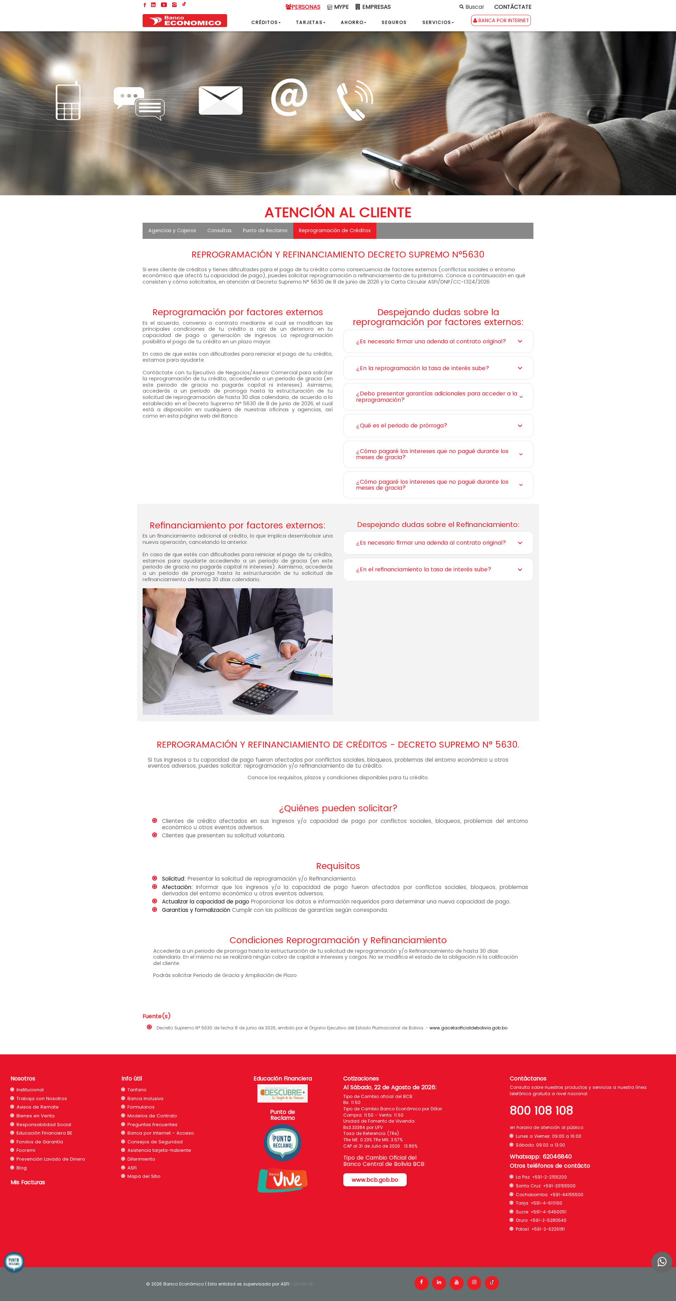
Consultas (219, 230)
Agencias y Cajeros (172, 230)
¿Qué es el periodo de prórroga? (401, 425)
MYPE (340, 7)
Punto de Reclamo (265, 230)
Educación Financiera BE (44, 1133)
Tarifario (136, 1089)
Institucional (30, 1089)
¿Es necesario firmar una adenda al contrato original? (431, 341)
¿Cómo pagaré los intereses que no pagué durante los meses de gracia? (432, 454)
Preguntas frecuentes (152, 1124)
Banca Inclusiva (145, 1098)
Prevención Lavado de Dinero (51, 1159)
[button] (312, 22)
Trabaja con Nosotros (42, 1098)
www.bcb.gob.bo (375, 1180)
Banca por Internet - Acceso (160, 1133)
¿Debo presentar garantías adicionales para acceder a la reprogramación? (436, 397)
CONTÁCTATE (513, 7)
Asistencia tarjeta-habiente (159, 1150)
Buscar (474, 7)
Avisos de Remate (38, 1107)
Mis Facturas (28, 1182)
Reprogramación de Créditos (335, 230)
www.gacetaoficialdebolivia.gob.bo (468, 1028)
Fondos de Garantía (40, 1141)
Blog (22, 1167)
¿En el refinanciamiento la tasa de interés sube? (424, 569)
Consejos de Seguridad (155, 1141)
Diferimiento (141, 1159)
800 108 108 (541, 1110)
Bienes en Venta (36, 1115)
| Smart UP (302, 1284)
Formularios (141, 1107)
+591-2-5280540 (548, 1220)
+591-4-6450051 (549, 1212)
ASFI (132, 1167)
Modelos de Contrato (152, 1115)
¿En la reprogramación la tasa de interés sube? (422, 368)
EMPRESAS (376, 7)
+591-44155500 (566, 1195)
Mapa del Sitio (144, 1176)
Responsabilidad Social (44, 1124)
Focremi (26, 1150)
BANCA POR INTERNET (503, 20)
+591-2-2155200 (549, 1177)
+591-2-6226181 (548, 1229)
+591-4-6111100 (546, 1203)
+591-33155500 (559, 1186)
